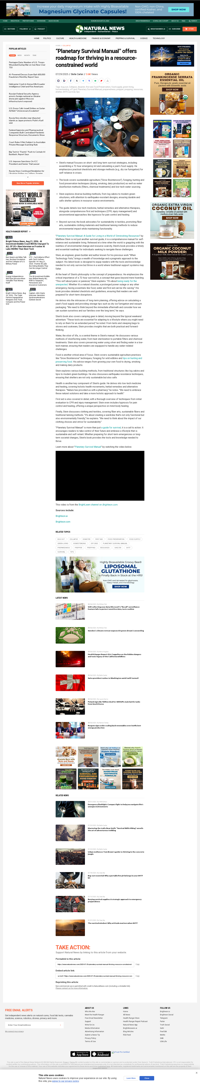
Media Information (92, 1028)
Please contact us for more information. (72, 988)
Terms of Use (90, 1041)
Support (88, 1021)
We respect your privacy (14, 1031)
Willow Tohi (103, 604)
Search (194, 21)
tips (78, 92)
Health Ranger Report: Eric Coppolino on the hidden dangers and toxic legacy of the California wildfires (114, 655)
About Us (174, 21)
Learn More (131, 1078)
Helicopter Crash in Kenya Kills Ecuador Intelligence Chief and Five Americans (27, 85)
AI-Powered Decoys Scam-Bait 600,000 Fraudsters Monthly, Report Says (27, 75)
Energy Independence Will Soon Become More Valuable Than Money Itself (15, 279)
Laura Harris (103, 699)
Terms (72, 1062)
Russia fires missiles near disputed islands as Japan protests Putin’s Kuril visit (26, 120)
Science (144, 38)
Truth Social (165, 1025)
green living (128, 87)
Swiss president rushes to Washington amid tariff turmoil (113, 678)
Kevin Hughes (104, 651)
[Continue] (60, 1025)
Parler (162, 1021)
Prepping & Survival (125, 38)
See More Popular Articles (28, 183)
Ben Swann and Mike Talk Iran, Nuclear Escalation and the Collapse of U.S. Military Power (16, 260)
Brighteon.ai (62, 516)
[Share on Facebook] (71, 81)
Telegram (164, 1018)
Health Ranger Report (17, 231)
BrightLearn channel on (98, 504)
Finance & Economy (101, 38)
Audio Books (54, 21)
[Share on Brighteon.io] (65, 81)
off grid (73, 89)
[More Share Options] (108, 81)
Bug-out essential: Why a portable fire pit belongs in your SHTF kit (115, 877)
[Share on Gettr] (102, 81)
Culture (60, 38)
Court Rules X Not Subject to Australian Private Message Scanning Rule (27, 143)
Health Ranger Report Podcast (135, 1021)
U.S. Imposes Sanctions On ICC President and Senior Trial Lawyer (24, 162)
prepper (120, 89)
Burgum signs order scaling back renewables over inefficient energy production (114, 726)
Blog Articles (128, 1031)
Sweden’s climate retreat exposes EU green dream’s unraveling (116, 631)
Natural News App (130, 1025)
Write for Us (89, 1025)
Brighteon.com (63, 521)
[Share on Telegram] (83, 81)
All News (126, 1015)
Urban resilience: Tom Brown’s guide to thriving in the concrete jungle (116, 853)
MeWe (162, 1035)
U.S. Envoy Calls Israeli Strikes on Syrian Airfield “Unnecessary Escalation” (27, 109)
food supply (116, 87)
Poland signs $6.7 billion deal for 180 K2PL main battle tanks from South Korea (114, 703)
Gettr (162, 1028)
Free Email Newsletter (94, 1018)
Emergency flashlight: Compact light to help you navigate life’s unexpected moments (115, 805)
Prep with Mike (28, 21)
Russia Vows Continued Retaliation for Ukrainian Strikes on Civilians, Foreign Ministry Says (26, 173)
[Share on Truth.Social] (89, 81)
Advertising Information (94, 1031)
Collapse (67, 46)
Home (5, 21)
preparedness (109, 89)
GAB (162, 1038)
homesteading (62, 89)
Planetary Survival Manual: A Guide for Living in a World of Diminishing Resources (98, 235)
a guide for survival (111, 427)
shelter (59, 92)
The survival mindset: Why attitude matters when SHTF (113, 923)
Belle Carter (77, 74)
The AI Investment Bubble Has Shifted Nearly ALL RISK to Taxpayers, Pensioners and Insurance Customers (39, 280)
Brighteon (15, 21)
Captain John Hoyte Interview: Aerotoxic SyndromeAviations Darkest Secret (37, 296)
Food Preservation (102, 87)
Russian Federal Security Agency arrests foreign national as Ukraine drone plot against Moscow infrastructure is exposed (24, 97)
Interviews (41, 21)
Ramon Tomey (103, 723)
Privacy (66, 1062)
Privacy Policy (90, 1038)
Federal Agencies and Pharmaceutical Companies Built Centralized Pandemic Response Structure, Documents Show (27, 132)
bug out (64, 87)
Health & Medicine (78, 38)
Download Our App (160, 21)
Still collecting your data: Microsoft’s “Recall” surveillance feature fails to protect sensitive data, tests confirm (114, 608)
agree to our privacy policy (65, 1081)
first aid (89, 87)
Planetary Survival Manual (90, 89)
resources (138, 89)
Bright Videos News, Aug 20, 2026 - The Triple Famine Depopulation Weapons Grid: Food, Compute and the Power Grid (16, 298)
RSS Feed (127, 1035)
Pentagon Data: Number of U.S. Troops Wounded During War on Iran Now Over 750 (27, 65)
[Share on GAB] (96, 81)
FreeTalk (163, 1031)
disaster (81, 87)
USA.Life (163, 1041)
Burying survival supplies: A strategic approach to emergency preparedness (115, 900)
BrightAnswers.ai (143, 21)
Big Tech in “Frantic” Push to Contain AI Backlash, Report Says (27, 152)
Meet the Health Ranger (94, 1015)
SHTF (65, 92)
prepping (128, 89)
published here (104, 1066)
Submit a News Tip (92, 1035)
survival (71, 92)
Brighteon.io (165, 1011)
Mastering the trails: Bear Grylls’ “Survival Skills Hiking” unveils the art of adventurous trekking (115, 829)
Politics (47, 38)
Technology (159, 38)
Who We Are (90, 1011)
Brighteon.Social (166, 1015)
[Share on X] (77, 81)
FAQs (183, 21)
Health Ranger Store (131, 1018)
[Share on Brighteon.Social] (59, 81)
